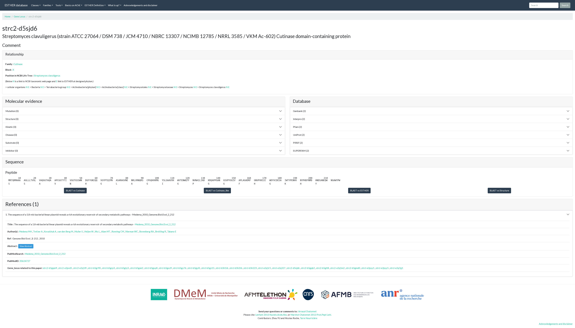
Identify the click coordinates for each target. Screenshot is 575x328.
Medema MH (25, 231)
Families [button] (47, 5)
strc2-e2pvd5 (65, 268)
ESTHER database (16, 5)
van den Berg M (65, 231)
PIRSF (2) (298, 142)
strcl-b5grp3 (108, 268)
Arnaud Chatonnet (307, 311)
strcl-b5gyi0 (194, 268)
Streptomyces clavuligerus (47, 75)
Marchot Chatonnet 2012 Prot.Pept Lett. (311, 314)
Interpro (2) (299, 118)
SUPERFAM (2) (301, 150)
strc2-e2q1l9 (80, 268)
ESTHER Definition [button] (94, 5)
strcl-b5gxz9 (165, 268)
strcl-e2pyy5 (382, 268)
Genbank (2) (299, 111)
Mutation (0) (12, 111)
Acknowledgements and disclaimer (141, 5)
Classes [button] (35, 5)
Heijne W (88, 231)
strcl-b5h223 (250, 268)
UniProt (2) (299, 134)
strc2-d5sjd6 (293, 268)
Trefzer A (38, 231)
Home (7, 16)
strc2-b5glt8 (322, 268)
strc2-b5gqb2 (308, 268)
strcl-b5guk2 (136, 268)
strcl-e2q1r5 (264, 268)
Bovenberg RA (146, 231)
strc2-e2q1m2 (337, 268)
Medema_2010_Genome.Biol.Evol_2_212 (155, 224)
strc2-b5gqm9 (50, 268)
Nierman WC (131, 231)
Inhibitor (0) (12, 150)
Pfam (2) (297, 126)
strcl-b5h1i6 (222, 268)
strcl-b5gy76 (179, 268)
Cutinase (18, 64)
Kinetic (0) (11, 126)
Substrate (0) (12, 142)
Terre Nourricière (308, 318)
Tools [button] (58, 5)
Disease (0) (11, 134)
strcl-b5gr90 (94, 268)
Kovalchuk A (50, 231)
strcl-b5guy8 (151, 268)
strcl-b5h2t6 (236, 268)
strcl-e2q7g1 (396, 268)
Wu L (97, 231)
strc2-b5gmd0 (353, 268)
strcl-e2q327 (278, 268)
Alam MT (105, 231)
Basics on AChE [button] (72, 5)
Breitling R (160, 231)
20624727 (24, 261)
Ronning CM (118, 231)
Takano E (171, 231)
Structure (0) (12, 118)
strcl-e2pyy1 (367, 268)
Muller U (78, 231)
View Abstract (26, 246)
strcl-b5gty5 (122, 268)
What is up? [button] (113, 5)
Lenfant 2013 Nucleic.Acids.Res (271, 314)
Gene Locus (19, 16)
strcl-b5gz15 (207, 268)
